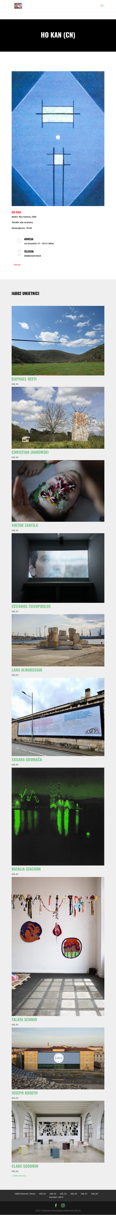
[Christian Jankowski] (58, 418)
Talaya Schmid (24, 1019)
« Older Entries (19, 1176)
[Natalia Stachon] (58, 817)
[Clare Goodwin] (58, 1132)
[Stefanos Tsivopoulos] (58, 568)
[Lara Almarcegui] (58, 640)
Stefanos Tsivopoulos (31, 606)
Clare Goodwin (25, 1166)
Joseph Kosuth (25, 1093)
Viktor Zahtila (25, 525)
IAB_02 (73, 1194)
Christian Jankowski (30, 452)
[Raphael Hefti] (58, 340)
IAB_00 (94, 1194)
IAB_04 (15, 384)
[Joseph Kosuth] (58, 1058)
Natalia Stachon (26, 869)
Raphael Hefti (24, 379)
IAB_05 (42, 1194)
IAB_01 (84, 1194)
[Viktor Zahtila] (58, 491)
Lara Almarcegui (27, 670)
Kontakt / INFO (56, 1197)
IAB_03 (63, 1194)
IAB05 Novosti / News (25, 1194)
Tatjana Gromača (27, 759)
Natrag (17, 264)
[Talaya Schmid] (58, 946)
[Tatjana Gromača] (58, 717)
